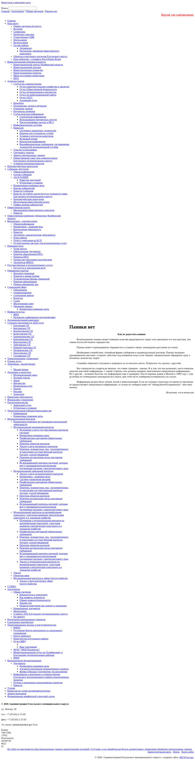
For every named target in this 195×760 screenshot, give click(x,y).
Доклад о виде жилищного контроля (38, 446)
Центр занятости (22, 636)
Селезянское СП (21, 355)
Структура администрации (27, 84)
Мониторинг (20, 611)
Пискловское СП (22, 353)
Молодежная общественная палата (31, 202)
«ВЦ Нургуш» (186, 757)
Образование (20, 290)
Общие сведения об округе (27, 26)
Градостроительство (17, 402)
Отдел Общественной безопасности (38, 89)
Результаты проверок (24, 111)
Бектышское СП (21, 328)
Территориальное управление (22, 358)
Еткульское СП (21, 325)
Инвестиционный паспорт (27, 67)
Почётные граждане (23, 34)
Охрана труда (14, 361)
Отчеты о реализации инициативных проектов (37, 682)
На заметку (19, 616)
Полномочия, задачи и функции (30, 106)
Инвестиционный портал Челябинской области (38, 64)
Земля (16, 380)
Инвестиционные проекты (27, 73)
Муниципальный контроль (21, 419)
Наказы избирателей (24, 188)
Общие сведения (34, 11)
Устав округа (20, 248)
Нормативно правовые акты (28, 416)
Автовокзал (26, 48)
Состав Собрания (22, 174)
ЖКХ (16, 314)
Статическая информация (33, 117)
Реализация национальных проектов (26, 619)
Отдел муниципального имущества (38, 92)
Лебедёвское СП (21, 344)
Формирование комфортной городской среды (31, 696)
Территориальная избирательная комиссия (29, 410)
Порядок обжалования (25, 281)
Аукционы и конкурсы (19, 372)
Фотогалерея (20, 40)
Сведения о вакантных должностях (38, 130)
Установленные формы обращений (31, 279)
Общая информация (23, 171)
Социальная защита (23, 295)
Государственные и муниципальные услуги (30, 265)
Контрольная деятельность (27, 229)
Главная (5, 11)
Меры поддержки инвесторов (28, 75)
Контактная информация (32, 141)
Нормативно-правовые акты (34, 309)
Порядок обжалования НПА (28, 254)
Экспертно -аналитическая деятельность (34, 235)
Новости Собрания (23, 191)
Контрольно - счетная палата (22, 221)
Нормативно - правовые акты (35, 476)
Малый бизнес (20, 369)
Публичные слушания (31, 182)
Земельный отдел (22, 405)
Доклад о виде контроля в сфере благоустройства (36, 582)
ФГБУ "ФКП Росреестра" (26, 649)
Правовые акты (15, 246)
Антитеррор (17, 11)
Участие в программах (25, 149)
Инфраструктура (16, 311)
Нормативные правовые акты (28, 185)
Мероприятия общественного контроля (33, 210)
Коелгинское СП (22, 342)
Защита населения (16, 693)
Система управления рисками (35, 479)
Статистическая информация (28, 114)
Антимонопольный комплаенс (23, 320)
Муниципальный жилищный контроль (33, 427)
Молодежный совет (23, 303)
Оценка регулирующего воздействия (32, 259)
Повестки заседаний (30, 180)
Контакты (18, 103)
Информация (20, 413)
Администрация (15, 81)
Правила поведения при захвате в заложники (43, 605)
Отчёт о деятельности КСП (27, 240)
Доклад (17, 572)
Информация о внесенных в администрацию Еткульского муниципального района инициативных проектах (41, 677)
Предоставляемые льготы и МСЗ (37, 122)
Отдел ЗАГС (26, 97)
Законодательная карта (159, 752)
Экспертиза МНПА (23, 262)
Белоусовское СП (22, 333)
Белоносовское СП (23, 331)
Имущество (19, 383)
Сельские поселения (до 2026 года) (25, 322)
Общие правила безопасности (35, 600)
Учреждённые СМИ (23, 37)
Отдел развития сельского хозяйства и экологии (44, 86)
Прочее (17, 388)
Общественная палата (18, 207)
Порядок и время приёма (26, 276)
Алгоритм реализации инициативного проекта (44, 669)
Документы (19, 663)
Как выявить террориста (32, 597)
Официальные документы (27, 251)
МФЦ (16, 658)
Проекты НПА (21, 257)
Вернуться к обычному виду (16, 2)
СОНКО (11, 586)
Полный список (21, 377)
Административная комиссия (28, 163)
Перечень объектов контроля (35, 443)
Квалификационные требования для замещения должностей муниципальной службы (44, 145)
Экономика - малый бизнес (21, 364)
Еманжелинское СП (23, 336)
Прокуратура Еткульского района (30, 638)
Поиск (176, 752)
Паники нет (51, 11)
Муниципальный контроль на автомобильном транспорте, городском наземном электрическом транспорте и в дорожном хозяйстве (38, 515)
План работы (20, 237)
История (17, 29)
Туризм (11, 688)
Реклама (17, 391)
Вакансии (18, 127)
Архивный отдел (28, 100)
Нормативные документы (26, 608)
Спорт (16, 301)
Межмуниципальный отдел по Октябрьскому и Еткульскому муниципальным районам (38, 653)
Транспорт (18, 394)
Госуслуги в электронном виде (29, 268)
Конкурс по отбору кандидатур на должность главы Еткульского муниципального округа (40, 195)
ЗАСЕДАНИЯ (20, 177)
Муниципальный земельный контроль (33, 471)
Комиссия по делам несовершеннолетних (28, 691)
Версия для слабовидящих (177, 14)
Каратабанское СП (23, 339)
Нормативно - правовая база (28, 226)
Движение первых (23, 306)
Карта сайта (187, 752)
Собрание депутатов (18, 169)
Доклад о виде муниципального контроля (41, 474)
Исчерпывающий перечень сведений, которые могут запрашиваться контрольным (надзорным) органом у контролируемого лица (44, 466)
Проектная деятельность (20, 397)
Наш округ (13, 23)
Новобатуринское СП (24, 347)
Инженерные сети (22, 386)
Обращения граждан (18, 270)
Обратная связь (21, 575)
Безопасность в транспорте (34, 594)
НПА (16, 78)
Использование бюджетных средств (38, 119)
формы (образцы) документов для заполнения (43, 671)
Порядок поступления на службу (37, 133)
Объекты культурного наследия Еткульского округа (40, 56)
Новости (17, 213)
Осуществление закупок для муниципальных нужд (40, 243)
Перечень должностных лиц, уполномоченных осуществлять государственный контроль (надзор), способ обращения (44, 452)
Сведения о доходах (23, 152)
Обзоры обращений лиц (25, 284)
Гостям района (20, 45)
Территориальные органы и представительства (31, 625)
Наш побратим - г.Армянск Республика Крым (37, 59)
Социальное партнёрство (20, 622)
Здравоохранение (22, 292)
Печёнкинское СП (22, 350)
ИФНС (17, 627)
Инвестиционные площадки (28, 70)
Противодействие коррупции (22, 166)
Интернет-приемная (23, 273)
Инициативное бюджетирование (24, 660)
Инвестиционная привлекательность (26, 62)
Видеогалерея (20, 42)
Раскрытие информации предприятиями (34, 317)
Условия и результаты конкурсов (36, 136)
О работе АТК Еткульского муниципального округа (40, 614)
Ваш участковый (28, 647)
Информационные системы (27, 125)
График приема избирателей (28, 204)
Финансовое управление (20, 399)
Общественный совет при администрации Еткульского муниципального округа (35, 159)
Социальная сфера (16, 287)
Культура (18, 298)
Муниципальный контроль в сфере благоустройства (40, 578)
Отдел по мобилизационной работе (38, 95)
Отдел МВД (19, 641)
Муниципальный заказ (25, 375)
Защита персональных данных (29, 155)
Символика (19, 31)
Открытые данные (23, 108)
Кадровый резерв (28, 138)
